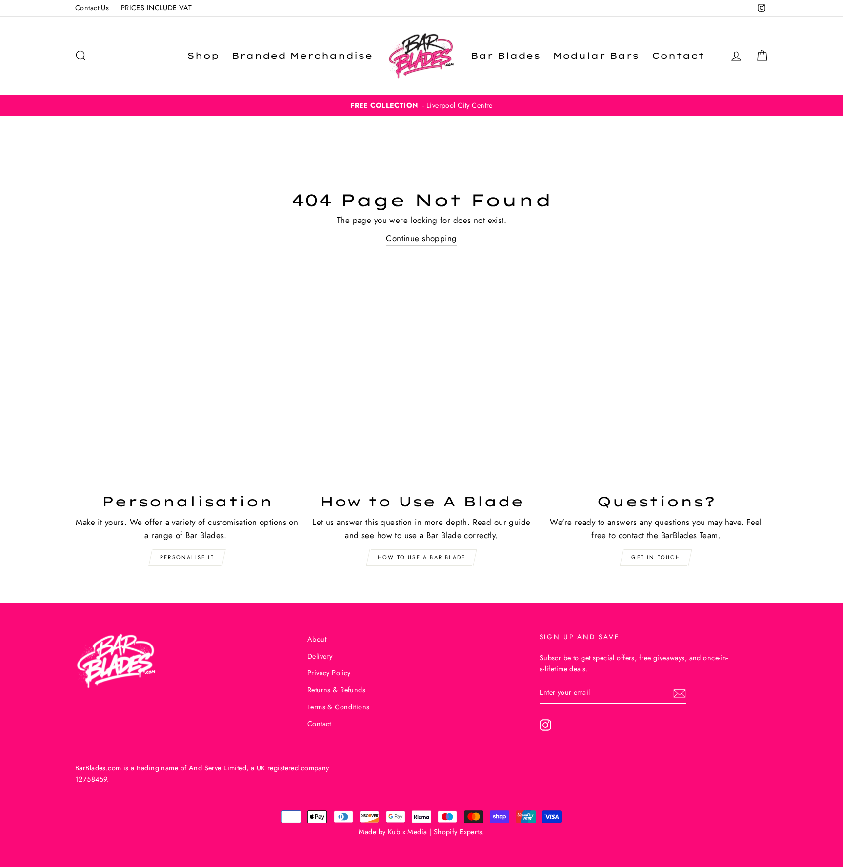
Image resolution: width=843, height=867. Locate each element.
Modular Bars (596, 55)
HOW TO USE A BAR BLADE (421, 557)
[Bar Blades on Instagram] (545, 725)
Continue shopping (421, 238)
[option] (421, 105)
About (316, 639)
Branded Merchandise (302, 55)
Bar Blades (505, 55)
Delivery (319, 656)
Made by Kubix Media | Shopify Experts (420, 832)
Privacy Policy (329, 673)
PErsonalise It (187, 557)
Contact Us (92, 8)
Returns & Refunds (336, 690)
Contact (678, 55)
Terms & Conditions (338, 707)
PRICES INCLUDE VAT (156, 8)
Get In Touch (655, 557)
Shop (203, 55)
